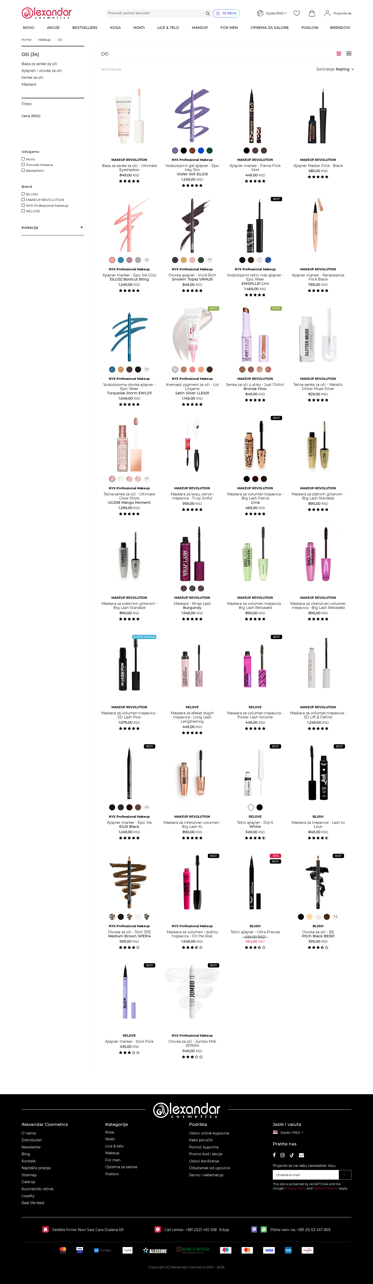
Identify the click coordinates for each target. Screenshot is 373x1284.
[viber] (255, 1229)
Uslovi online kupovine (209, 1133)
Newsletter (31, 1147)
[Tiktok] (291, 1155)
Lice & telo (114, 1146)
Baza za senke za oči (39, 64)
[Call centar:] (159, 1229)
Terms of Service (325, 1188)
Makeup (112, 1153)
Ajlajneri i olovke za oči (42, 70)
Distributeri (32, 1140)
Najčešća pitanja (36, 1168)
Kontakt (29, 1161)
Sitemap (29, 1175)
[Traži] (208, 13)
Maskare (29, 84)
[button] (312, 13)
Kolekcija (30, 227)
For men (113, 1160)
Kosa (109, 1132)
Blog (26, 1154)
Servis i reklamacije (206, 1175)
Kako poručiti (201, 1140)
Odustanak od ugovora (209, 1168)
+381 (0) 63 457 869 (314, 1229)
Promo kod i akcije (205, 1154)
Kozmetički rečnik (38, 1189)
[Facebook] (274, 1155)
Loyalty (28, 1196)
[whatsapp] (265, 1229)
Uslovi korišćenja (204, 1161)
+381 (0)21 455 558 (200, 1229)
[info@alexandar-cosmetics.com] (301, 1155)
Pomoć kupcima (203, 1147)
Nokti (110, 1139)
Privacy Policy (295, 1188)
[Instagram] (282, 1155)
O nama (29, 1133)
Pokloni (112, 1174)
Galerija (28, 1182)
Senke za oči (32, 77)
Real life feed (33, 1203)
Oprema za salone (121, 1167)
